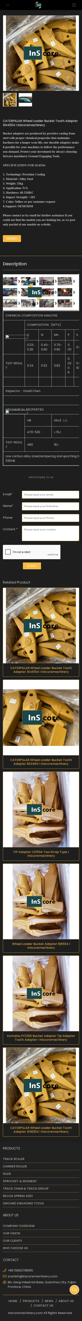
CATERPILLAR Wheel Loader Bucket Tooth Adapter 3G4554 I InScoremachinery (41, 670)
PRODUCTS (31, 1301)
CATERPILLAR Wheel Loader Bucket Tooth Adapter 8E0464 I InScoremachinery (41, 762)
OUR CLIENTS (12, 1241)
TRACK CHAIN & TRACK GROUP (26, 1188)
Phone (7, 517)
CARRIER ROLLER (15, 1166)
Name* (8, 506)
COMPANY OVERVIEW (19, 1226)
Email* (7, 494)
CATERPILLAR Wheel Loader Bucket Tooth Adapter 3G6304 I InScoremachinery (41, 1130)
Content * (10, 529)
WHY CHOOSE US (15, 1248)
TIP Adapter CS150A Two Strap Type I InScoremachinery (41, 854)
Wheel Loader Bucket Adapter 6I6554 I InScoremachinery (41, 946)
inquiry (12, 238)
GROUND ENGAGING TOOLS (23, 1203)
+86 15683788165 (20, 1270)
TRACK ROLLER (13, 1159)
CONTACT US (43, 1305)
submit (32, 565)
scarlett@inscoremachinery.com (32, 1276)
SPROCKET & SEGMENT (20, 1181)
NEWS (49, 1301)
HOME (12, 1301)
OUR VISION (11, 1233)
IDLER (7, 1174)
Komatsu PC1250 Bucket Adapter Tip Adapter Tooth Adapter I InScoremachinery (41, 1038)
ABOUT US (66, 1301)
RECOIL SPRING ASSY (18, 1196)
